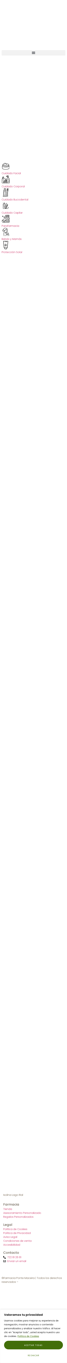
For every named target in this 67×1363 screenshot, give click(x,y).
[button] (33, 53)
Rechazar (33, 1355)
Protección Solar (12, 252)
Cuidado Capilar (12, 213)
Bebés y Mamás (12, 239)
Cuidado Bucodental (15, 199)
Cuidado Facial (11, 173)
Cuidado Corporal (13, 186)
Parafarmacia (10, 226)
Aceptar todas (33, 1345)
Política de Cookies (28, 1336)
